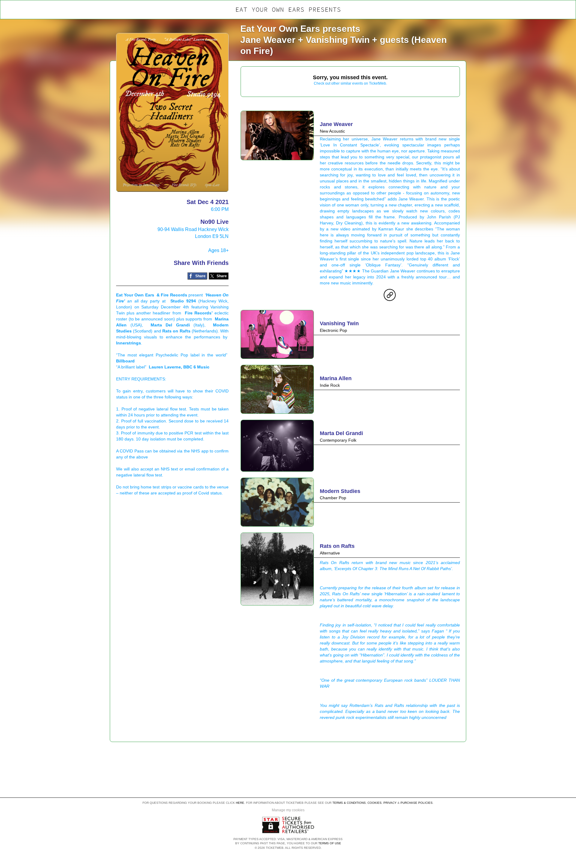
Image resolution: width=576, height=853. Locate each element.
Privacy (390, 802)
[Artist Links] (390, 296)
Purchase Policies (416, 802)
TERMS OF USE (329, 843)
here (240, 802)
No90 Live (214, 221)
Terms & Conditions (349, 802)
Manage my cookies (288, 810)
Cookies (375, 802)
